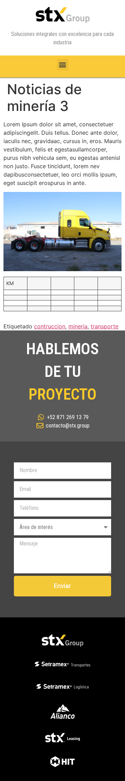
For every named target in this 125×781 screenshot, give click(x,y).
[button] (62, 64)
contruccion (49, 326)
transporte (104, 326)
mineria (78, 326)
